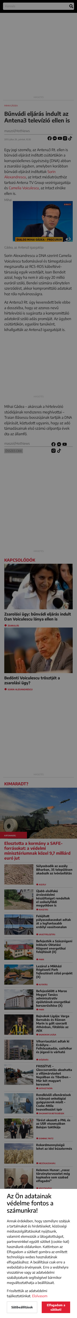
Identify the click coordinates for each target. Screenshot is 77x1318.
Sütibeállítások (22, 1307)
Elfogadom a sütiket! (56, 1307)
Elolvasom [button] (39, 1296)
